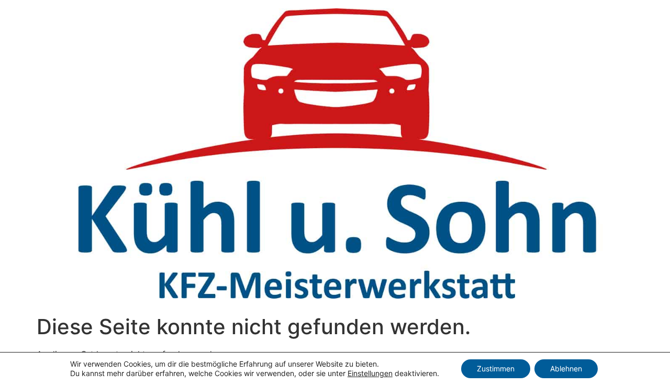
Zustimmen (496, 368)
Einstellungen (370, 373)
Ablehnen (566, 368)
